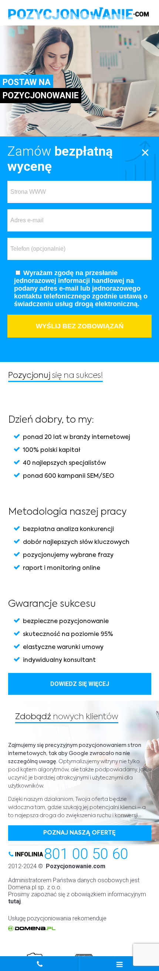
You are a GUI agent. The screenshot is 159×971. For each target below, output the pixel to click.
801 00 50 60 (86, 854)
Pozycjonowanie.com (75, 866)
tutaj (14, 901)
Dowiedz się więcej (79, 683)
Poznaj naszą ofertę (79, 833)
